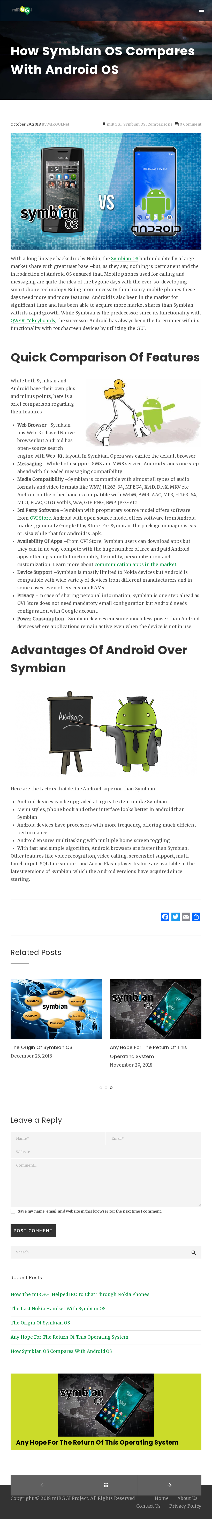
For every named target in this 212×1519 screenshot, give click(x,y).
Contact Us (148, 1514)
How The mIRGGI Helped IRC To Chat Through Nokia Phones (80, 1294)
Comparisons (159, 124)
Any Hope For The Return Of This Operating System (70, 1337)
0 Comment (190, 124)
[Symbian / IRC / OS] (22, 10)
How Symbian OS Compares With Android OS (61, 1351)
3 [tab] (111, 1087)
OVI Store (40, 518)
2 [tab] (106, 1087)
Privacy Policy (185, 1514)
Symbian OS (134, 124)
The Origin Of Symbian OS (41, 1047)
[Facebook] (165, 917)
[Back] (106, 1493)
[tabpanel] (56, 1020)
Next (189, 1395)
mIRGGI (114, 124)
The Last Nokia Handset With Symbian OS (58, 1309)
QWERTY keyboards (33, 320)
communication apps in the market (135, 564)
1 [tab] (101, 1087)
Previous (22, 1395)
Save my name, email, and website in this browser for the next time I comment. (90, 1211)
